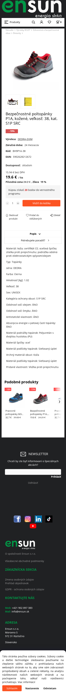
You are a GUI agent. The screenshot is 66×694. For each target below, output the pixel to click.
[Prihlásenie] (41, 21)
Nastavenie (32, 688)
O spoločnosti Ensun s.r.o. (20, 553)
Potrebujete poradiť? (33, 240)
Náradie (10, 29)
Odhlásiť (33, 482)
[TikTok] (49, 518)
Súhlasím (12, 688)
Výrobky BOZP (23, 29)
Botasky (17, 33)
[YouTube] (33, 525)
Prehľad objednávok (17, 583)
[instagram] (28, 518)
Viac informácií (26, 682)
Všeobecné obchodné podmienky (24, 561)
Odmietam (49, 688)
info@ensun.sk (20, 611)
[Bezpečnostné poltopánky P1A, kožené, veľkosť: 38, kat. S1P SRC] (33, 64)
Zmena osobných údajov (19, 579)
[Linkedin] (38, 518)
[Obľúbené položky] (49, 22)
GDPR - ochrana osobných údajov (24, 589)
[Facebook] (17, 518)
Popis (33, 233)
